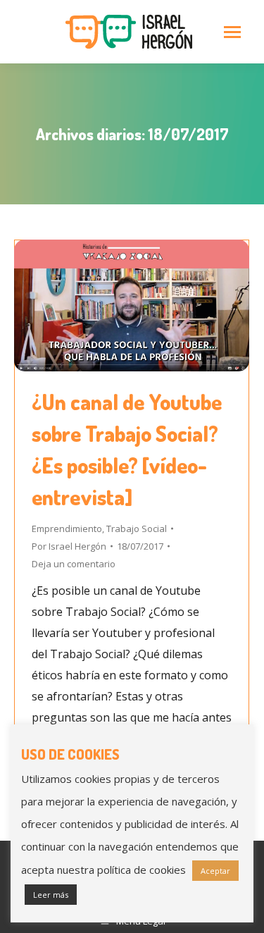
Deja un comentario (73, 563)
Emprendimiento (67, 528)
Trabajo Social (136, 528)
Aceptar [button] (215, 870)
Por (69, 546)
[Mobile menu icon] (232, 32)
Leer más (50, 894)
